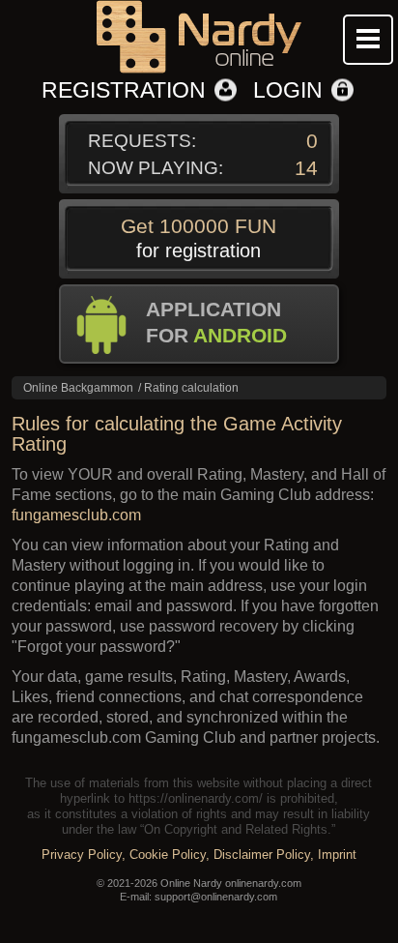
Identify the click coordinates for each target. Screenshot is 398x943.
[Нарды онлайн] (198, 38)
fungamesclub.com (76, 515)
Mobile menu (368, 40)
